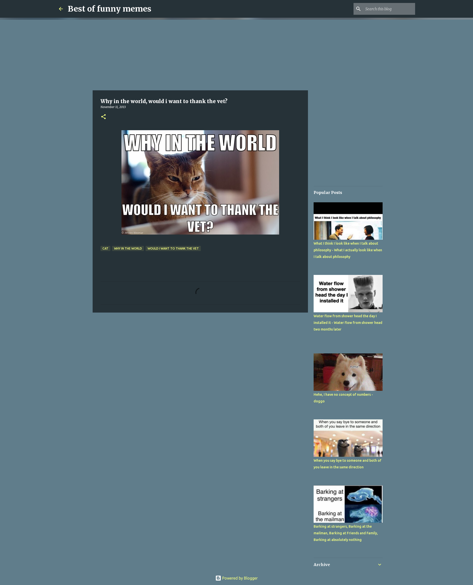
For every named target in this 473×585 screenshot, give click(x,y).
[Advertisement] (200, 54)
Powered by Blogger (239, 578)
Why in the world (128, 248)
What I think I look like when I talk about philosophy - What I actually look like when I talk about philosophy (348, 250)
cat (105, 248)
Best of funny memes (109, 9)
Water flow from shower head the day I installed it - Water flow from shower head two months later (348, 322)
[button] (103, 117)
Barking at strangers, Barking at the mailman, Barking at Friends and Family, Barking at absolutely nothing (346, 533)
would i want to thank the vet (173, 248)
